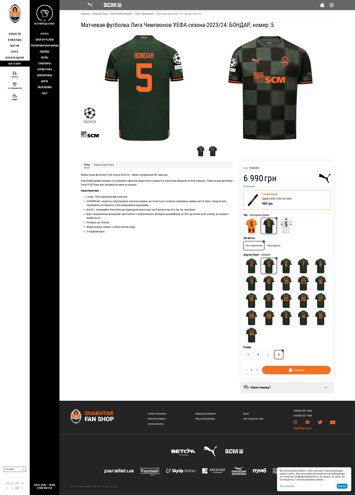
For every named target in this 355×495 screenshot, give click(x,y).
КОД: (245, 168)
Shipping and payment (206, 413)
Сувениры (44, 63)
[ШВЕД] (251, 283)
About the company (156, 418)
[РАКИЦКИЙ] (251, 335)
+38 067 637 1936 (302, 410)
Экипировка (44, 75)
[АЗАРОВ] (320, 283)
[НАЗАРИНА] (251, 318)
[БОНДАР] (269, 266)
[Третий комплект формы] (286, 226)
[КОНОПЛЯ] (303, 300)
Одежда (44, 51)
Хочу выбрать (287, 486)
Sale (44, 93)
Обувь (44, 57)
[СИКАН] (303, 318)
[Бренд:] (325, 178)
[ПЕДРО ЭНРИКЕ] (303, 283)
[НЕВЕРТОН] (286, 283)
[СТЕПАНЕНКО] (286, 266)
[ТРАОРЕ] (251, 266)
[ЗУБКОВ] (286, 318)
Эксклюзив (45, 87)
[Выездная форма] (269, 226)
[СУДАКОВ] (269, 283)
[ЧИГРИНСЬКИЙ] (320, 318)
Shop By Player (44, 39)
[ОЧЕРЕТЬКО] (320, 300)
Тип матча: (249, 238)
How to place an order (253, 418)
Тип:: (245, 214)
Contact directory (156, 424)
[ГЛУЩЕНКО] (251, 300)
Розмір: (247, 347)
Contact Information (157, 413)
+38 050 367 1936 (302, 415)
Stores (246, 413)
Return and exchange (205, 418)
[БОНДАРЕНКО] (269, 300)
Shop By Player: (251, 254)
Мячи (44, 81)
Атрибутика (44, 69)
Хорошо (342, 486)
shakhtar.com (302, 428)
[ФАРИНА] (269, 318)
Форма (44, 33)
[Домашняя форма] (251, 226)
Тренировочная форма (44, 45)
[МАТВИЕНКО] (286, 300)
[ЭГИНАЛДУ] (303, 266)
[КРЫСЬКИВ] (320, 266)
